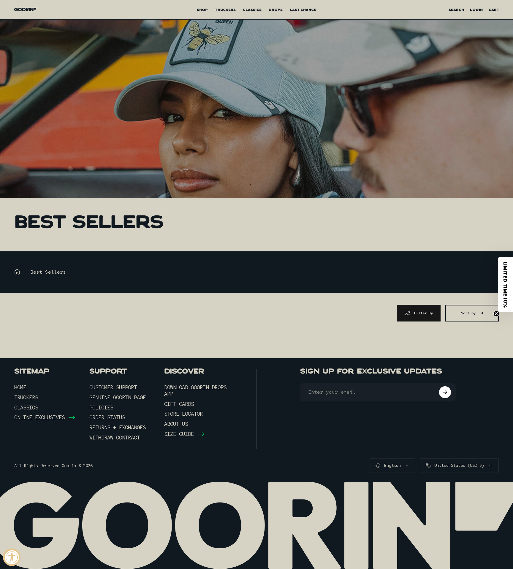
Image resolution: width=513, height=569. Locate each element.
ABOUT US (176, 424)
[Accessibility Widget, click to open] (11, 557)
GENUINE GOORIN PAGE (117, 397)
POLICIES (101, 407)
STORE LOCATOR (183, 414)
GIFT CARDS (179, 404)
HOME (20, 387)
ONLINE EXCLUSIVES (39, 417)
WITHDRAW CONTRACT (114, 437)
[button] (505, 284)
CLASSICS (26, 407)
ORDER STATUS (107, 417)
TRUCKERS (26, 397)
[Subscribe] (445, 392)
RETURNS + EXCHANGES (117, 427)
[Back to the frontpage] (17, 272)
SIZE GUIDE (179, 434)
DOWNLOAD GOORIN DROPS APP (195, 390)
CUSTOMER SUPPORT (113, 387)
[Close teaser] (496, 314)
